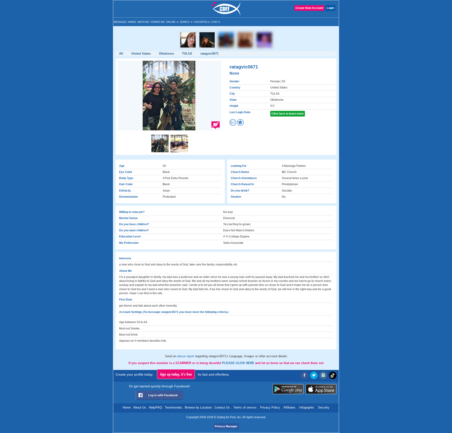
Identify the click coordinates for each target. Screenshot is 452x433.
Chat (214, 22)
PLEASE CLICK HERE (238, 363)
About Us (139, 407)
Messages (120, 22)
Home (127, 407)
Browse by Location (198, 407)
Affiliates (289, 407)
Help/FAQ (155, 407)
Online (171, 22)
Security (323, 407)
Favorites (200, 22)
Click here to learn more (287, 113)
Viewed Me (158, 22)
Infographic (306, 407)
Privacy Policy (270, 407)
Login (330, 8)
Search (185, 22)
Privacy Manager (226, 426)
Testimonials (173, 407)
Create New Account (309, 8)
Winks (132, 22)
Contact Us (222, 407)
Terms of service (245, 407)
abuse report (186, 356)
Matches (143, 22)
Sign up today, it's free (176, 374)
